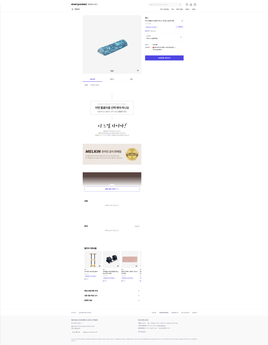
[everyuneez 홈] (84, 4)
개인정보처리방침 (163, 312)
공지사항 (73, 312)
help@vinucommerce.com (90, 332)
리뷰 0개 (152, 31)
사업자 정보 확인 (161, 325)
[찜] (187, 4)
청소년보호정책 (185, 312)
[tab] (164, 9)
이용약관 (154, 312)
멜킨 (146, 18)
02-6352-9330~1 (76, 323)
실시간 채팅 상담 (76, 332)
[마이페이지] (190, 4)
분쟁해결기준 (174, 312)
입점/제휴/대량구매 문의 (85, 312)
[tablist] (178, 9)
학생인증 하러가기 (164, 58)
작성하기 (137, 226)
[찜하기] (138, 70)
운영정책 (194, 312)
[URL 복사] (182, 20)
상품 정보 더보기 (110, 189)
